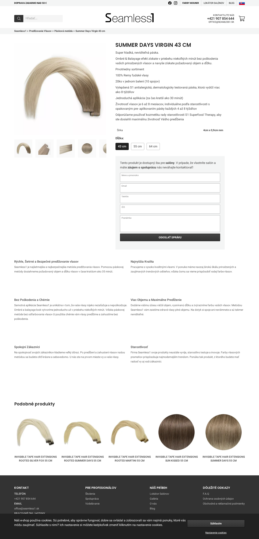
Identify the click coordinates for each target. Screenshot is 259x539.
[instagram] (175, 3)
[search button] (18, 18)
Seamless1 (110, 12)
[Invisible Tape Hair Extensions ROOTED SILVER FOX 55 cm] (35, 433)
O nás (153, 503)
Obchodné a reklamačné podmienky (224, 503)
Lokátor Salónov (159, 493)
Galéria (154, 498)
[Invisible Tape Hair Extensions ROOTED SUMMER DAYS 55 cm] (82, 433)
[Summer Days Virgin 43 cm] (23, 148)
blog (231, 3)
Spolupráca (92, 498)
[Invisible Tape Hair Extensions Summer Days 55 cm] (223, 433)
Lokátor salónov (214, 3)
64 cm (153, 146)
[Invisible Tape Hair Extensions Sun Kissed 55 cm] (176, 433)
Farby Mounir (190, 3)
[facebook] (170, 3)
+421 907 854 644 (220, 18)
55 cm (137, 146)
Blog (152, 508)
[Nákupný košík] (242, 19)
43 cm (122, 146)
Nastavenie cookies (216, 532)
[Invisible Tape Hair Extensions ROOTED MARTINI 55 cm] (129, 433)
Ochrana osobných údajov (218, 498)
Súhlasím (216, 523)
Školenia (90, 493)
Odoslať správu (170, 237)
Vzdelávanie (92, 503)
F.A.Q (206, 493)
